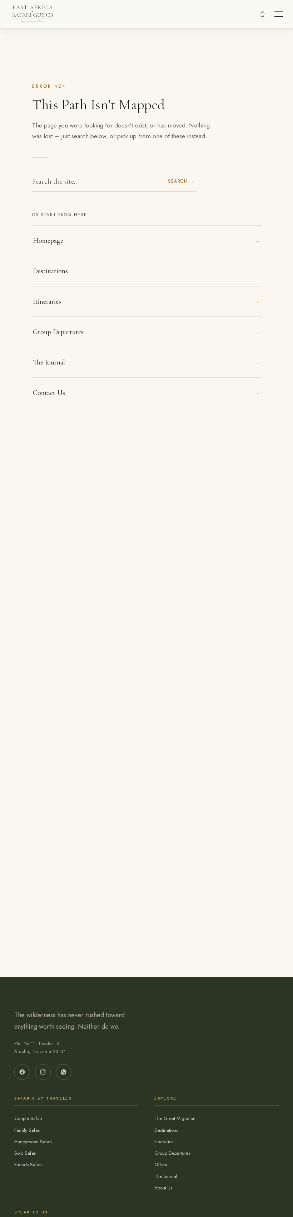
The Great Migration (174, 1118)
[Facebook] (22, 1072)
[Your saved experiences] (262, 14)
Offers (160, 1164)
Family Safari (27, 1130)
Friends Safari (28, 1164)
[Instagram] (43, 1072)
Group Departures (146, 332)
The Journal (146, 362)
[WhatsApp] (63, 1072)
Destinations (146, 271)
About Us (163, 1187)
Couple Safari (28, 1118)
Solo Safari (25, 1153)
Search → (181, 181)
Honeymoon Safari (33, 1141)
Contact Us (146, 392)
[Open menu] (279, 14)
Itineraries (146, 301)
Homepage (146, 240)
